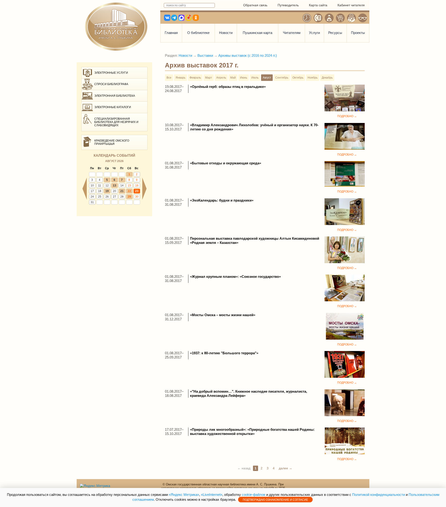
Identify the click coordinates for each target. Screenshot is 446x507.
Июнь (243, 77)
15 (129, 185)
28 (122, 196)
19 (107, 191)
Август (267, 77)
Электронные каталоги (112, 107)
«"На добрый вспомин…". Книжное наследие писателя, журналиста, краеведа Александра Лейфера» (248, 393)
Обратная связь (255, 5)
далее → (285, 468)
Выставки (205, 55)
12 (107, 185)
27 (114, 196)
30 (136, 196)
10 (92, 185)
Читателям (291, 33)
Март (208, 77)
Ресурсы (335, 33)
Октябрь (297, 77)
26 (107, 196)
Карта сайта (318, 5)
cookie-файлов (253, 495)
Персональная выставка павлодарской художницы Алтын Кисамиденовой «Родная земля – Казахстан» (254, 240)
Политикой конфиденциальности (378, 495)
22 (129, 191)
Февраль (195, 77)
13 (114, 185)
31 (92, 202)
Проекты (358, 33)
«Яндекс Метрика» (184, 495)
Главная (171, 33)
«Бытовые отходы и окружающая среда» (225, 163)
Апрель (221, 77)
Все (169, 77)
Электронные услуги (111, 72)
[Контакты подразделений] (318, 17)
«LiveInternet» (211, 495)
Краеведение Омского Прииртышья (111, 142)
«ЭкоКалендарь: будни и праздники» (221, 200)
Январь (180, 77)
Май (233, 77)
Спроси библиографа (111, 84)
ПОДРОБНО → (347, 116)
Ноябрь (313, 77)
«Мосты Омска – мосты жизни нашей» (222, 315)
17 (92, 191)
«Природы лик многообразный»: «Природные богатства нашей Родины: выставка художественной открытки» (252, 431)
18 (99, 191)
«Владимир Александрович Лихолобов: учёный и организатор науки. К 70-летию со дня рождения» (254, 127)
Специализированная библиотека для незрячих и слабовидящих (116, 122)
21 (122, 191)
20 (114, 191)
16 (136, 185)
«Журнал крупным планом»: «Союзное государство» (235, 276)
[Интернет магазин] (340, 17)
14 (122, 185)
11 (99, 185)
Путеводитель (288, 5)
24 (92, 196)
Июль (255, 77)
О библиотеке (198, 33)
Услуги (314, 33)
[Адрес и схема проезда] (351, 17)
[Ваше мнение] (329, 17)
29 (129, 196)
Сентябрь (281, 77)
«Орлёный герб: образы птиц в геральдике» (228, 87)
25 (99, 196)
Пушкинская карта (257, 33)
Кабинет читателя (351, 5)
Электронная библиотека (114, 95)
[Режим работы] (306, 17)
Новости (226, 33)
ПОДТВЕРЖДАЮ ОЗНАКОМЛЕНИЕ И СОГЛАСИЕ (275, 499)
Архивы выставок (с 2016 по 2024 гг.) (247, 55)
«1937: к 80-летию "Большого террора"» (224, 353)
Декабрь (327, 77)
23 (136, 191)
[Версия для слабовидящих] (362, 17)
